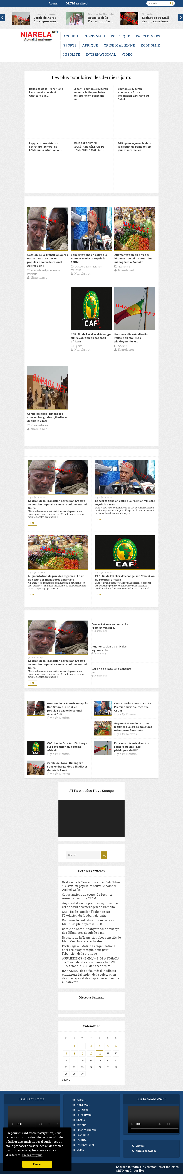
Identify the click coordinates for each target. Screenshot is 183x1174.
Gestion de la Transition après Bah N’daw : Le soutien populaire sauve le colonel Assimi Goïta (47, 260)
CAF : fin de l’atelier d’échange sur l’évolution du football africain (91, 337)
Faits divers (148, 36)
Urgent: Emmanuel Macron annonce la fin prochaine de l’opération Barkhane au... (90, 94)
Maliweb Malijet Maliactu (45, 270)
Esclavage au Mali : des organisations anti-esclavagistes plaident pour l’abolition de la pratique (88, 949)
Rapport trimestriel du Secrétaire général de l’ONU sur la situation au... (46, 147)
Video (127, 54)
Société (88, 14)
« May (66, 1080)
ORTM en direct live (130, 1170)
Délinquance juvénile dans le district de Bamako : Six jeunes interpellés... (135, 147)
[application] (91, 818)
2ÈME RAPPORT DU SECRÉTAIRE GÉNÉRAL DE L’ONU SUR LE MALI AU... (88, 147)
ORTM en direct (77, 3)
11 (99, 1053)
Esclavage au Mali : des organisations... (136, 19)
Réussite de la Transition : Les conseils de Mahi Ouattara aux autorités (91, 939)
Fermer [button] (37, 1164)
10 (91, 1053)
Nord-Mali (95, 36)
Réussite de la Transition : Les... (80, 19)
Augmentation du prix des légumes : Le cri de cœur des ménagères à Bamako (133, 258)
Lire (32, 523)
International (101, 54)
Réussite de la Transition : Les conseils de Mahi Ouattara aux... (46, 92)
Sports (70, 45)
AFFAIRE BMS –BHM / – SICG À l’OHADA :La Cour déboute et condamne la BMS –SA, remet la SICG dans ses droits (90, 962)
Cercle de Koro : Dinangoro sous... (26, 19)
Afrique (90, 45)
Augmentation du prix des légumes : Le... (109, 648)
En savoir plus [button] (32, 1155)
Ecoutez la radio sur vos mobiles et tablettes (147, 1167)
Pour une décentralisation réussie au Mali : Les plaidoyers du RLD (131, 337)
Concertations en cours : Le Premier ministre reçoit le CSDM (89, 258)
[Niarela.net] (39, 41)
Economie (150, 45)
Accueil (54, 3)
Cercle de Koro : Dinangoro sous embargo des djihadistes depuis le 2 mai (47, 417)
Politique (120, 36)
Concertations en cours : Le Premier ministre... (110, 625)
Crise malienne (25, 14)
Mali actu (75, 14)
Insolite (71, 54)
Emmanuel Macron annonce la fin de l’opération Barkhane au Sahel (133, 94)
